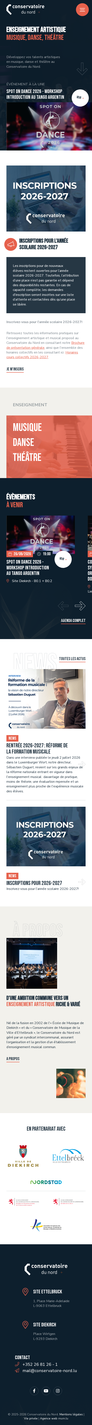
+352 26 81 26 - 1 (40, 1364)
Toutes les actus (72, 658)
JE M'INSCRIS (15, 369)
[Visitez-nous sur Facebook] (34, 1391)
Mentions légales (71, 1414)
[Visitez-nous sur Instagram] (57, 1391)
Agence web (48, 1418)
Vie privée (31, 1418)
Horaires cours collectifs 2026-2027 (42, 355)
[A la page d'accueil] (25, 9)
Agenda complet (73, 620)
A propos (12, 1058)
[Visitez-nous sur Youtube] (46, 1391)
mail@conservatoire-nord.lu (49, 1371)
